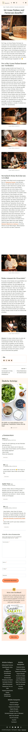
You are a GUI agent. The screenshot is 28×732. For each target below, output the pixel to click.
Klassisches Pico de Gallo (7, 687)
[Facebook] (14, 3)
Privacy (19, 729)
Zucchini (20, 686)
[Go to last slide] (4, 405)
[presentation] (14, 402)
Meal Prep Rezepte (20, 682)
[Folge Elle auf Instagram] (6, 360)
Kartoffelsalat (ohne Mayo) (7, 668)
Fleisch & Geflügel (20, 669)
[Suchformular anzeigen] (23, 3)
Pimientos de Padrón (7, 680)
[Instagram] (16, 3)
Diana (4, 438)
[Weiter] (24, 405)
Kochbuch (20, 688)
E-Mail (5, 568)
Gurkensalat (7, 675)
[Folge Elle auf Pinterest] (11, 360)
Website (5, 575)
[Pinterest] (12, 727)
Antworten (5, 457)
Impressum (24, 729)
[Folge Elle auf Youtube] (9, 360)
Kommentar (6, 542)
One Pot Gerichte (20, 684)
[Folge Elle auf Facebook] (4, 360)
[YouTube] (15, 727)
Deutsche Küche (21, 667)
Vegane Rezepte (20, 673)
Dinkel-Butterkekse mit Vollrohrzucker (21, 370)
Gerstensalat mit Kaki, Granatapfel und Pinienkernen (7, 371)
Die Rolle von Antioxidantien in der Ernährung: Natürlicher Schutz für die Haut (13, 424)
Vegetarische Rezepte (20, 671)
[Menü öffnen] (25, 2)
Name (5, 562)
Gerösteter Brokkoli (7, 682)
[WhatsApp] (11, 3)
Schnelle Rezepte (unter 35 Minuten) (20, 679)
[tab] (11, 427)
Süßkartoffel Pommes (7, 665)
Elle (4, 357)
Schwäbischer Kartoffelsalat (7, 672)
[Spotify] (18, 727)
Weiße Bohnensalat (7, 684)
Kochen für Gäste (20, 675)
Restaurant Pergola (10, 182)
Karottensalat (7, 677)
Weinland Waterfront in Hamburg (9, 224)
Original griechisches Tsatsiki (7, 691)
